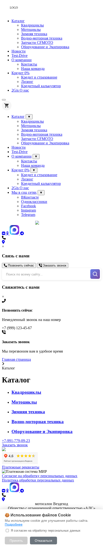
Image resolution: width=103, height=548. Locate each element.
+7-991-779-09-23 (16, 441)
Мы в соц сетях (24, 192)
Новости (18, 51)
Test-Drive (19, 55)
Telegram (28, 215)
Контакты (29, 64)
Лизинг (27, 82)
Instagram (28, 210)
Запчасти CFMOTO (37, 42)
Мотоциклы (31, 29)
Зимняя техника (34, 34)
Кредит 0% (20, 73)
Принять (16, 540)
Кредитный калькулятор (41, 86)
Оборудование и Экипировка (45, 47)
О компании (21, 60)
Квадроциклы (32, 25)
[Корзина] (6, 105)
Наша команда (33, 69)
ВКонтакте (30, 197)
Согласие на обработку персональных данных (39, 476)
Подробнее (14, 524)
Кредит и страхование (39, 77)
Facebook (28, 206)
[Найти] (95, 274)
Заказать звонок (54, 265)
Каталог (18, 21)
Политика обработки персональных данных (38, 480)
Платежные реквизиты (20, 467)
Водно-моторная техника (41, 38)
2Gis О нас (20, 90)
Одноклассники (34, 202)
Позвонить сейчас (20, 265)
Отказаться (43, 540)
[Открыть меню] (4, 99)
